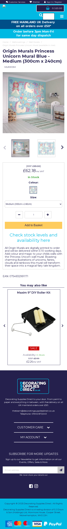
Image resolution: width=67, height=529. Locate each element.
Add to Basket (33, 225)
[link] (31, 486)
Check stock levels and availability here (33, 237)
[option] (33, 102)
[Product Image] (33, 321)
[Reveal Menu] (61, 16)
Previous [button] (4, 149)
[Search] (50, 16)
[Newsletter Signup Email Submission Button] (60, 469)
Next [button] (62, 149)
